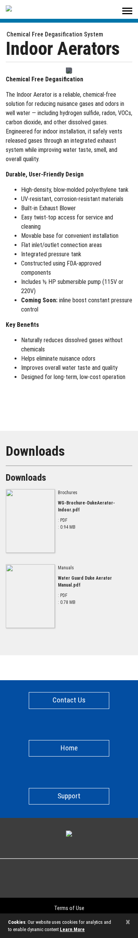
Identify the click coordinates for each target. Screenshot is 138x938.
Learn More (72, 929)
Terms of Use (69, 908)
